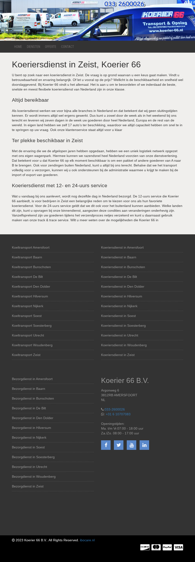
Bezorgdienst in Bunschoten (33, 398)
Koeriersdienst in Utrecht (119, 335)
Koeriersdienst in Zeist (118, 355)
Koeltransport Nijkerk (27, 306)
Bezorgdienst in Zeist (28, 486)
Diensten (33, 47)
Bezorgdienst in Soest (28, 447)
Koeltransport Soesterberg (32, 325)
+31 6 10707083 (118, 414)
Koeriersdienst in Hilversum (121, 296)
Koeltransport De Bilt (27, 277)
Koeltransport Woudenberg (32, 345)
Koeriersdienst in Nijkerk (119, 306)
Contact (67, 47)
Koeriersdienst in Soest (118, 316)
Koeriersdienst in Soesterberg (123, 325)
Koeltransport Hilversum (30, 296)
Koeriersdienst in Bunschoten (123, 267)
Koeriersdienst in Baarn (118, 257)
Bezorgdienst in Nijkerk (29, 437)
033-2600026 (115, 409)
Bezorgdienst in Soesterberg (33, 457)
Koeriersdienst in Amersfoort (122, 247)
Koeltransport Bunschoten (31, 267)
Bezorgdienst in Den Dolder (32, 418)
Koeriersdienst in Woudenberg (124, 345)
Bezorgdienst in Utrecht (29, 467)
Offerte (50, 47)
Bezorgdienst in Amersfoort (32, 379)
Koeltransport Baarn (27, 257)
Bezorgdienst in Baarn (28, 389)
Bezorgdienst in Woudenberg (34, 476)
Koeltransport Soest (27, 316)
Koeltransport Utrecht (28, 335)
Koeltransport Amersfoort (30, 247)
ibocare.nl (87, 540)
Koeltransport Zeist (26, 355)
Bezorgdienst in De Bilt (29, 408)
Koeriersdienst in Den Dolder (122, 286)
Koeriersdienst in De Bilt (119, 277)
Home (18, 47)
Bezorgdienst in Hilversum (31, 428)
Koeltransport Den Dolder (31, 286)
